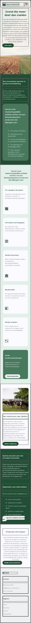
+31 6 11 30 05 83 (8, 591)
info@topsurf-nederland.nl (11, 588)
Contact (5, 611)
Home (5, 604)
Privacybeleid (7, 614)
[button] (8, 45)
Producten (6, 608)
